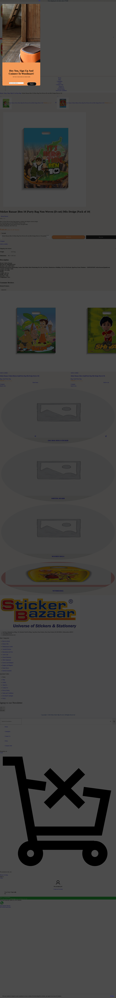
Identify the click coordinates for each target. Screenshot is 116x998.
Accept (112, 996)
